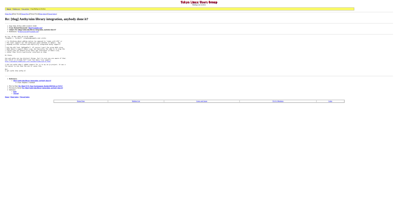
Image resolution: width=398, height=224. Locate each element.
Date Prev (8, 14)
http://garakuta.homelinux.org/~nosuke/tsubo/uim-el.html (28, 61)
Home (7, 97)
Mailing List (16, 9)
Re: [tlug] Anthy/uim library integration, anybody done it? (42, 88)
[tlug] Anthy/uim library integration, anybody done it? (32, 81)
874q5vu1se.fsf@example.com (28, 31)
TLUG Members (277, 101)
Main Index (14, 97)
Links (330, 101)
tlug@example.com (35, 28)
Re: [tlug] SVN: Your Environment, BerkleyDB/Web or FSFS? (41, 86)
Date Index (43, 14)
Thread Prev (25, 14)
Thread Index (52, 14)
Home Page (81, 101)
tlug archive (25, 9)
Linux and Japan (201, 101)
